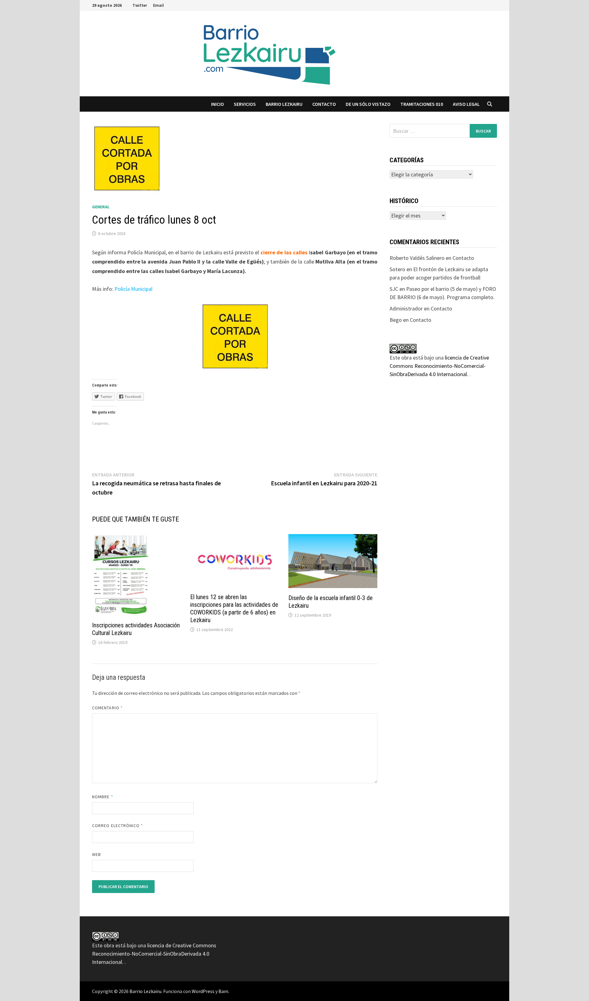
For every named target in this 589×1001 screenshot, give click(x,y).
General (101, 207)
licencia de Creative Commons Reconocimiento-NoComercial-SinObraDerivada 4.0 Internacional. (439, 366)
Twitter (140, 5)
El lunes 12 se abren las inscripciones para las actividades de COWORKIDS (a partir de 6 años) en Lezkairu (234, 608)
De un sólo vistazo (368, 104)
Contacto (324, 104)
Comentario (107, 707)
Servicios (245, 104)
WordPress (203, 991)
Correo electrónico (117, 825)
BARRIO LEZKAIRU (284, 104)
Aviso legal (466, 104)
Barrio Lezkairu (145, 991)
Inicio (217, 104)
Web (96, 854)
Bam (223, 991)
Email (158, 5)
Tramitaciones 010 (421, 104)
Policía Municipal (133, 288)
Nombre (102, 796)
